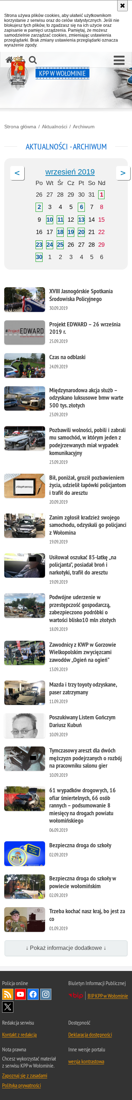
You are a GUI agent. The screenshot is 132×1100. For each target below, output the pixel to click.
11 (60, 219)
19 (71, 232)
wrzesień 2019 (70, 171)
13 (81, 219)
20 (81, 232)
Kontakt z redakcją (19, 1034)
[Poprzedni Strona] (17, 173)
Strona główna (20, 126)
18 (60, 232)
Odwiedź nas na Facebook (33, 994)
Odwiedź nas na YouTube (20, 994)
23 (39, 244)
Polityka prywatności (21, 1085)
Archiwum (84, 126)
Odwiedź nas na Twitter (7, 1007)
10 (49, 219)
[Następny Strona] (123, 173)
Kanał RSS (7, 994)
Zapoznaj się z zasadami (24, 1075)
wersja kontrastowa (86, 1061)
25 (60, 244)
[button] (119, 60)
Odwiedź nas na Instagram (45, 994)
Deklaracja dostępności (90, 1034)
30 (39, 257)
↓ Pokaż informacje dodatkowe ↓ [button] (66, 948)
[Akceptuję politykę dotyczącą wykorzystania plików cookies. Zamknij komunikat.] (122, 5)
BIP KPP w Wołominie (108, 995)
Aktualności (54, 126)
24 (49, 244)
